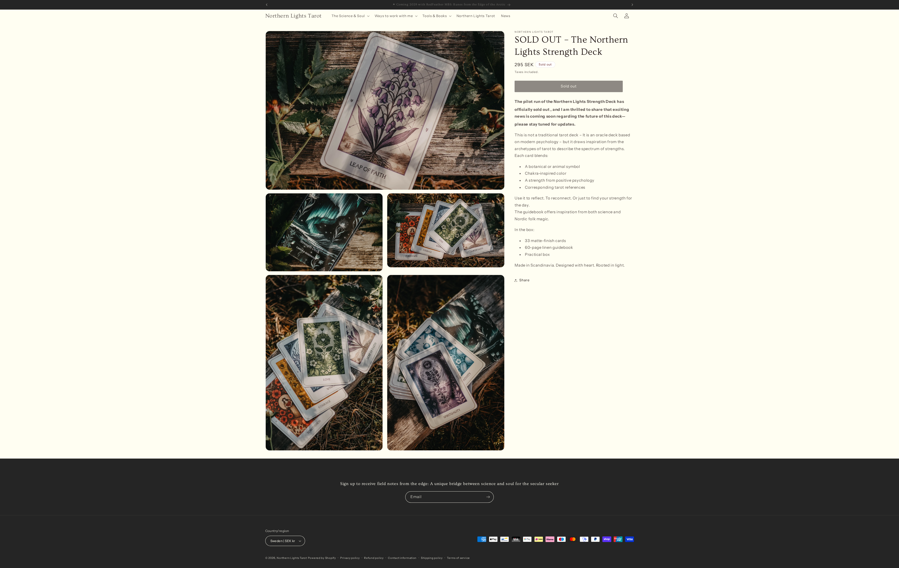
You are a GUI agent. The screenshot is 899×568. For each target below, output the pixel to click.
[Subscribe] (488, 497)
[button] (350, 16)
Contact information (402, 558)
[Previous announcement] (267, 4)
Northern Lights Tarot (292, 558)
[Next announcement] (632, 4)
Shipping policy (432, 558)
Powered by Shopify (322, 558)
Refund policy (374, 558)
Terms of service (458, 558)
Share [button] (524, 280)
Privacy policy (350, 558)
